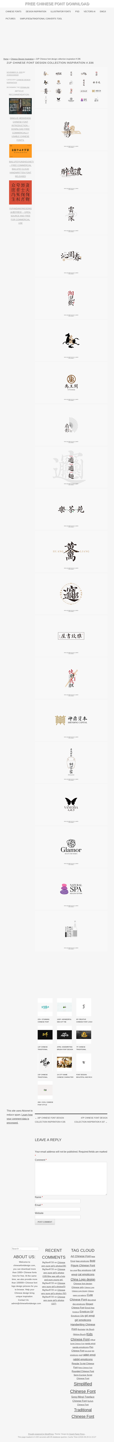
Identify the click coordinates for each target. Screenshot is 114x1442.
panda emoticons (81, 1347)
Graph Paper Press (77, 1434)
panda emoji (90, 1343)
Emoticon (75, 1312)
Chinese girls (78, 1287)
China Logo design (83, 1279)
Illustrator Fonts (61, 11)
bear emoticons (82, 1261)
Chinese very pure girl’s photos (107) (54, 1300)
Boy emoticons (84, 1270)
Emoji (103, 11)
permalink (24, 87)
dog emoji (92, 1300)
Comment (41, 1160)
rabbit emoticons (83, 1359)
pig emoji (88, 1351)
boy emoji (73, 1270)
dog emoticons (79, 1304)
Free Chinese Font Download (57, 4)
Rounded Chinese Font (83, 1371)
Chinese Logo (89, 1287)
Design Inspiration (36, 11)
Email (38, 1205)
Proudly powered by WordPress (41, 1434)
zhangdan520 (13, 75)
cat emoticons (86, 1274)
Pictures (10, 19)
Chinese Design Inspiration (22, 59)
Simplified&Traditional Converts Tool (41, 19)
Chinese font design (82, 1283)
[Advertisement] (57, 40)
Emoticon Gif (86, 1311)
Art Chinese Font (81, 1256)
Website (39, 1213)
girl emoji (90, 1315)
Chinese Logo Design (79, 1291)
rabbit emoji (89, 1354)
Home (5, 59)
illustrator (81, 1329)
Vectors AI (89, 11)
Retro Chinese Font (85, 1368)
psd (80, 1355)
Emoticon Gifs (77, 1316)
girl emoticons (83, 1320)
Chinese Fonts (13, 11)
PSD (77, 11)
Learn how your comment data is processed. (20, 1118)
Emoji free (89, 1308)
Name (39, 1197)
